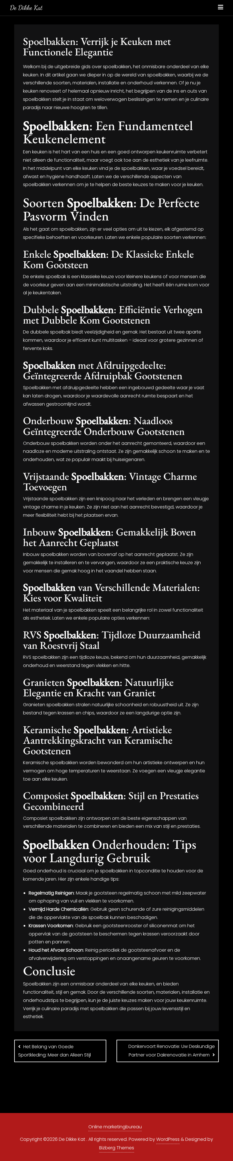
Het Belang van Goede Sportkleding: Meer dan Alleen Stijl (54, 1050)
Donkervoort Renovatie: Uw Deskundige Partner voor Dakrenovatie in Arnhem (171, 1050)
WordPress (168, 1139)
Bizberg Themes (116, 1148)
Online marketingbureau (115, 1127)
